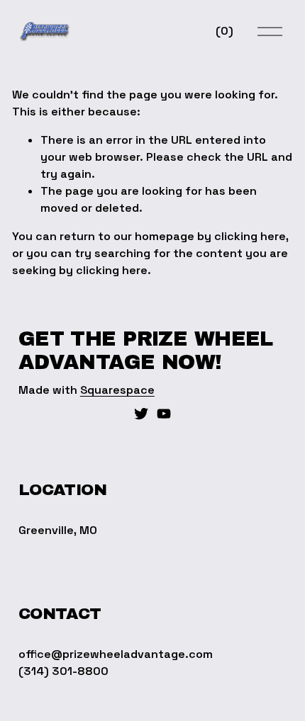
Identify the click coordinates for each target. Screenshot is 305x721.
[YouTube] (164, 414)
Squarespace (117, 389)
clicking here (250, 236)
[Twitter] (141, 414)
